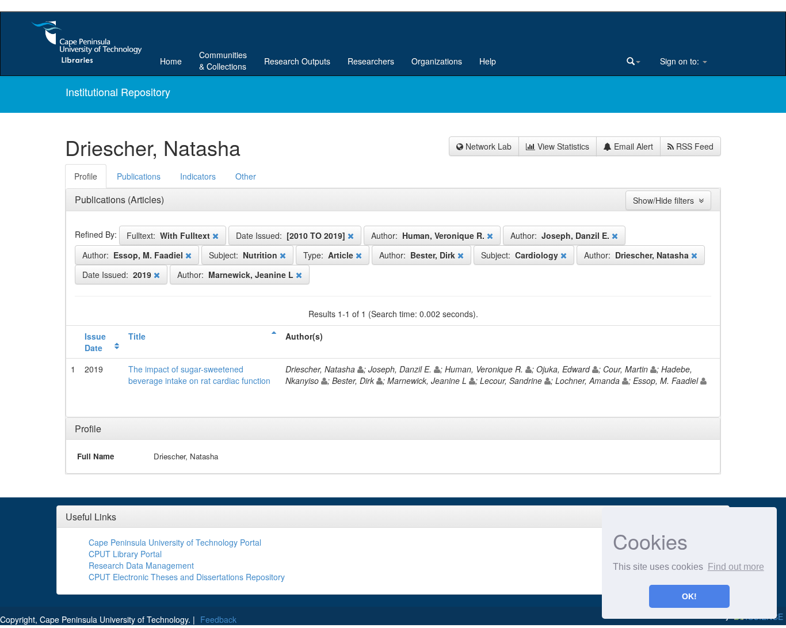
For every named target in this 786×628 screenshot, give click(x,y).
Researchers (371, 61)
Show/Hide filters (666, 200)
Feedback (218, 619)
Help (487, 61)
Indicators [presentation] (198, 176)
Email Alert (632, 146)
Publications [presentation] (139, 176)
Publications (101, 199)
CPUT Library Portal (125, 554)
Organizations (436, 61)
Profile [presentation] (85, 176)
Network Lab (487, 146)
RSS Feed (693, 146)
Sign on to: (679, 61)
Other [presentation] (245, 176)
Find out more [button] (736, 567)
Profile (88, 428)
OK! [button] (689, 596)
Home (171, 61)
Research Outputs (297, 61)
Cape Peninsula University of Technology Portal (175, 542)
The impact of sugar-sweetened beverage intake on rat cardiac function (199, 374)
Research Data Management (141, 565)
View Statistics (562, 146)
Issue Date (95, 341)
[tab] (86, 176)
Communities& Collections (223, 60)
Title (137, 336)
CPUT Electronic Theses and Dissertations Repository (187, 577)
